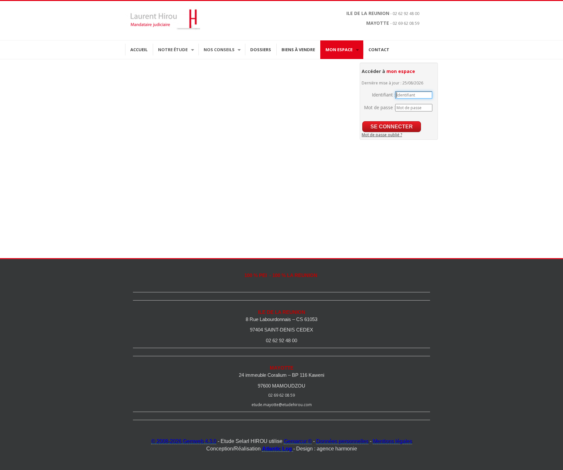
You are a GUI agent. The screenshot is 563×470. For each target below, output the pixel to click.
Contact (378, 49)
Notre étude (173, 49)
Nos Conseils (219, 49)
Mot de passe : (379, 107)
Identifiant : (383, 95)
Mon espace (339, 49)
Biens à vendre (298, 49)
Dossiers (260, 49)
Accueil (139, 49)
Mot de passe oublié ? (382, 135)
